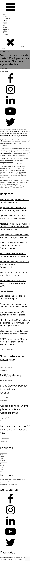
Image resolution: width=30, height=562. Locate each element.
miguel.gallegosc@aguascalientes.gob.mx (11, 187)
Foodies (5, 20)
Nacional (7, 421)
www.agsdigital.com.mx (6, 162)
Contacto (2, 48)
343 (5, 291)
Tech (4, 25)
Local (6, 400)
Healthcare (6, 29)
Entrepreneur (6, 18)
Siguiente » (10, 291)
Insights (5, 31)
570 (5, 349)
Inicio (4, 14)
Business (5, 23)
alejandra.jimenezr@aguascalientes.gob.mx (11, 186)
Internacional (8, 380)
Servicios (5, 34)
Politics (5, 22)
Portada (5, 16)
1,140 (5, 441)
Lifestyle (5, 27)
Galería (4, 32)
